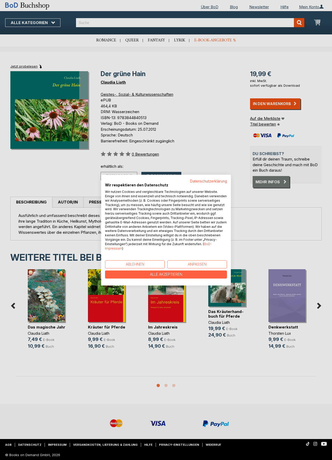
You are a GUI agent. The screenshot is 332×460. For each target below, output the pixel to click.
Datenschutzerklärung (208, 181)
